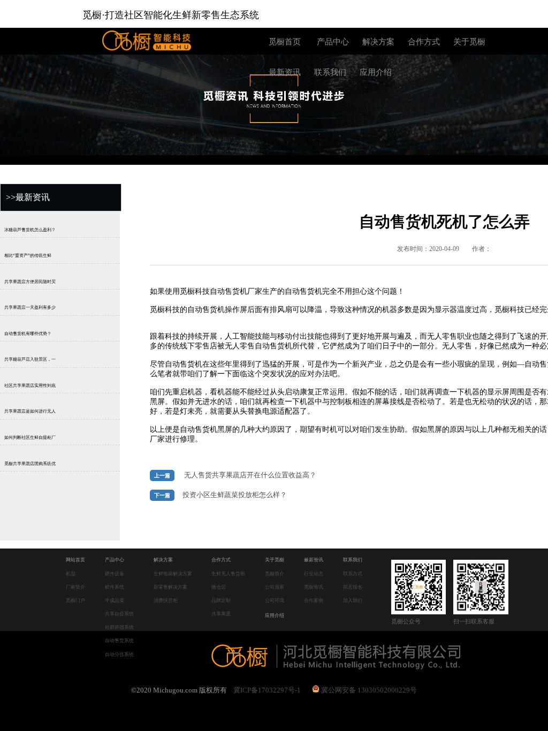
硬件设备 (114, 573)
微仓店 (218, 587)
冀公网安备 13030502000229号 (368, 690)
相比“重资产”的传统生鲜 (27, 255)
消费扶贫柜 (166, 600)
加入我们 (352, 600)
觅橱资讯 (313, 587)
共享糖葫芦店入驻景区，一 (30, 359)
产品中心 (333, 41)
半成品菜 (114, 600)
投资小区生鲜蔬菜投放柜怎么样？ (234, 495)
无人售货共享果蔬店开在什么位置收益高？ (250, 475)
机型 (70, 573)
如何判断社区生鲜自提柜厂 (30, 437)
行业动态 (313, 573)
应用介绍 (376, 72)
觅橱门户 (75, 600)
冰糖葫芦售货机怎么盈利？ (30, 229)
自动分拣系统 (119, 654)
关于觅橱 (469, 41)
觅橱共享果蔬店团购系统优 (30, 463)
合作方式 (424, 41)
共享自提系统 (119, 613)
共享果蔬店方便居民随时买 (30, 281)
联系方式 (352, 573)
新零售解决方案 (170, 587)
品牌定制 (221, 600)
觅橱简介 (274, 573)
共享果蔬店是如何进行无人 (30, 411)
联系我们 (330, 72)
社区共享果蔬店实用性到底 (30, 385)
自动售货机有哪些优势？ (27, 333)
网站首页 (75, 559)
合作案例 (313, 600)
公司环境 (274, 600)
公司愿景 (274, 587)
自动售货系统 (119, 640)
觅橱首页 (285, 41)
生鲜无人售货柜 (228, 573)
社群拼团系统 (119, 627)
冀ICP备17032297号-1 (267, 690)
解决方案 (378, 41)
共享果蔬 (221, 613)
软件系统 (114, 587)
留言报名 (352, 587)
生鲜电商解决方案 (173, 573)
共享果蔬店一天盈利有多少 (30, 307)
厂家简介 (75, 587)
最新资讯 (285, 72)
